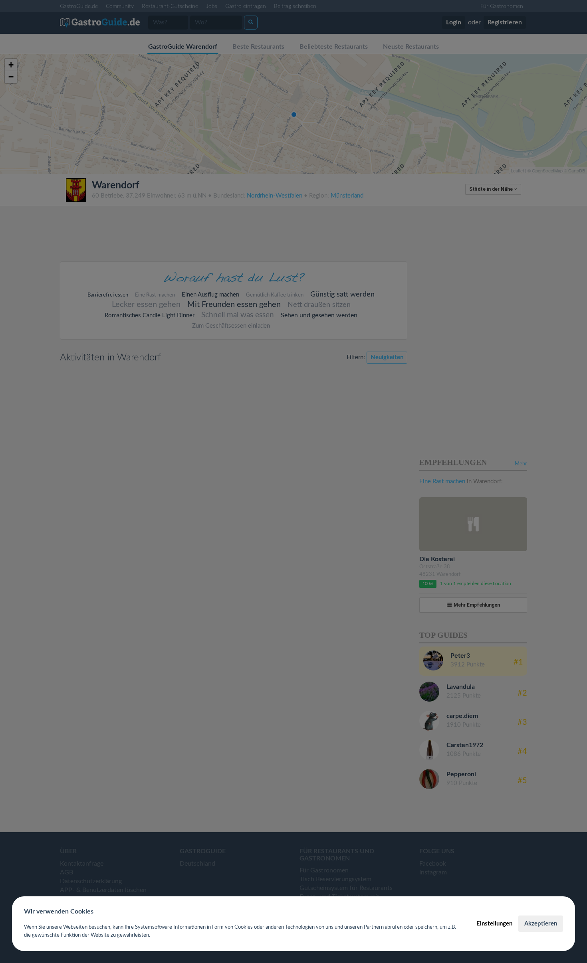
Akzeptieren (540, 924)
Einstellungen (494, 924)
